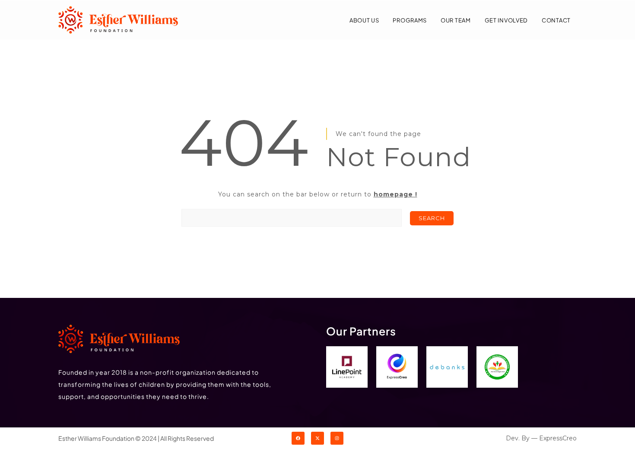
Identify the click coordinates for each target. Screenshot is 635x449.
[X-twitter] (317, 438)
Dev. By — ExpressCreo (541, 438)
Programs (410, 20)
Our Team (456, 20)
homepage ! (395, 194)
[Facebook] (298, 438)
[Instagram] (336, 438)
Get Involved (506, 20)
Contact (556, 20)
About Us (364, 20)
